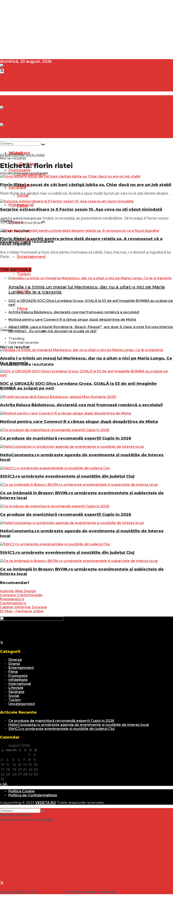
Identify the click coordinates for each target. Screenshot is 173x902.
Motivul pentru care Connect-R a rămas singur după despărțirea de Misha (72, 320)
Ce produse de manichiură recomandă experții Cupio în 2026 (65, 438)
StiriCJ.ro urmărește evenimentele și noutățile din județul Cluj (67, 476)
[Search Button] (43, 144)
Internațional (21, 204)
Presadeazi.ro (12, 599)
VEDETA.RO (45, 803)
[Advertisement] (86, 29)
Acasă (5, 155)
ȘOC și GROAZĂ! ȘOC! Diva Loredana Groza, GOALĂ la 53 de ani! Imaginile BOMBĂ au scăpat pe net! (78, 386)
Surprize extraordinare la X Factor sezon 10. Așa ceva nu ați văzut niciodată (81, 209)
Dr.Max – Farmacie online (21, 611)
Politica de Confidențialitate (32, 795)
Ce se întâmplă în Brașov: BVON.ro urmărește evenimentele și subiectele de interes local (82, 495)
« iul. (3, 784)
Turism (24, 274)
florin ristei (35, 155)
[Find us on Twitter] (2, 71)
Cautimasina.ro (13, 603)
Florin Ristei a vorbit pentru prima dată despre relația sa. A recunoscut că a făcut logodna (81, 241)
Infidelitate (18, 680)
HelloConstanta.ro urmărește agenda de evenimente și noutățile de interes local (82, 457)
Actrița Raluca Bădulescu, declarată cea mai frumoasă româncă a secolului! (73, 312)
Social (13, 696)
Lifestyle (15, 688)
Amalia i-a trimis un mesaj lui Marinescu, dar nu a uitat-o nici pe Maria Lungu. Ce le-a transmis (86, 360)
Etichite (18, 155)
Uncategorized (21, 704)
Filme (22, 308)
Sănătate (17, 187)
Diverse (15, 660)
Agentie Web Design (18, 591)
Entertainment (31, 256)
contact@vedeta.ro (19, 75)
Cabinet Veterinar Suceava (23, 607)
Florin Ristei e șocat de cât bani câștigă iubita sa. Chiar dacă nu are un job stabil (85, 184)
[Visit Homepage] (13, 66)
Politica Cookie (21, 791)
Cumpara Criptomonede (21, 595)
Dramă (15, 100)
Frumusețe (18, 676)
